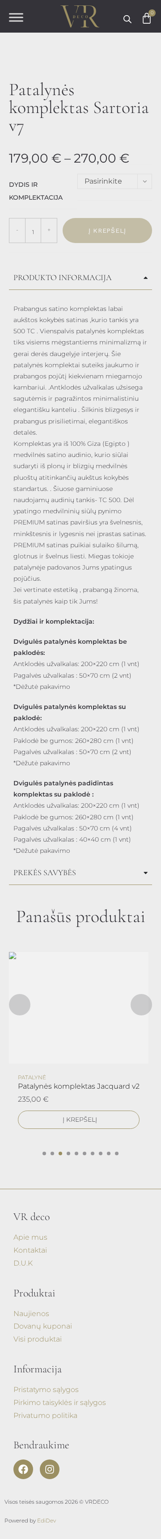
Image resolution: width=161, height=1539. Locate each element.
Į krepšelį (107, 230)
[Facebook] (23, 1469)
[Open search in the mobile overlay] (127, 19)
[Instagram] (49, 1469)
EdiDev (46, 1520)
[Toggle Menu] (16, 17)
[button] (44, 1153)
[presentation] (19, 1004)
